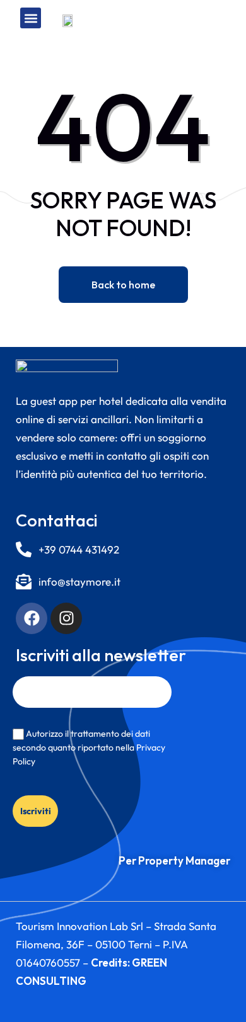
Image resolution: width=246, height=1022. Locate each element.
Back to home (123, 284)
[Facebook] (31, 618)
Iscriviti (35, 811)
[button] (30, 18)
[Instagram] (66, 618)
